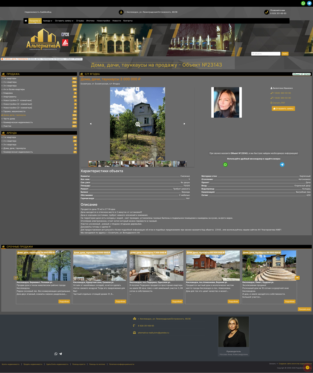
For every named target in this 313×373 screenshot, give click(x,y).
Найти (285, 54)
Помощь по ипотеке (97, 364)
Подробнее (64, 301)
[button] (137, 123)
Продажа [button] (34, 20)
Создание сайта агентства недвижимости (295, 364)
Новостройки (103, 20)
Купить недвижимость (10, 364)
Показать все (304, 309)
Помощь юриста (78, 364)
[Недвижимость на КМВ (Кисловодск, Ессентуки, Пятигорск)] (2, 59)
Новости (116, 20)
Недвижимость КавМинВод (38, 12)
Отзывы (80, 20)
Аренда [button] (47, 20)
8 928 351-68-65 (278, 13)
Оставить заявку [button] (63, 20)
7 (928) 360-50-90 (282, 93)
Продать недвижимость (32, 364)
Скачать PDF (278, 103)
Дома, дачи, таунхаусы (16, 59)
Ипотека (90, 20)
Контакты (128, 20)
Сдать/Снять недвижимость (57, 364)
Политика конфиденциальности (121, 364)
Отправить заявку (284, 108)
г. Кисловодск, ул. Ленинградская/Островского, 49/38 (151, 12)
